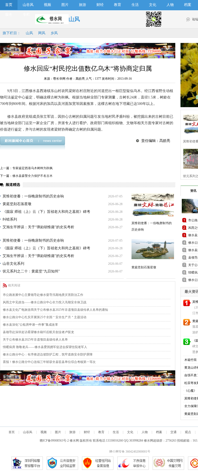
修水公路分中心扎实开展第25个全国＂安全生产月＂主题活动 (44, 317)
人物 (170, 5)
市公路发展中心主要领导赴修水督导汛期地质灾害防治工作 (43, 295)
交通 (173, 432)
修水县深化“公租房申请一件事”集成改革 (30, 324)
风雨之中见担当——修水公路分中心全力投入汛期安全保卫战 (44, 302)
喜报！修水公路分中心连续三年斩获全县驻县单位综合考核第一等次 (49, 362)
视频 (47, 5)
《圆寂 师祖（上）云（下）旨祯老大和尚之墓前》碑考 (46, 212)
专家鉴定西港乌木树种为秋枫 (32, 168)
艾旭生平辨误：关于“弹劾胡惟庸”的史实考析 (38, 227)
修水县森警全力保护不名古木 (32, 176)
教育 (117, 5)
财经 (100, 5)
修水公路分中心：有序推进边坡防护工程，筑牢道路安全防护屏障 (48, 354)
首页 (8, 5)
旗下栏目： (12, 33)
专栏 (26, 14)
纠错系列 (10, 219)
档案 (187, 5)
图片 (65, 5)
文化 (152, 5)
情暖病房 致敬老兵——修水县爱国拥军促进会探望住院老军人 (45, 347)
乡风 (54, 33)
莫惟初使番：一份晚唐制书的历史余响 (33, 196)
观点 (188, 432)
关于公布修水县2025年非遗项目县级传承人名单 (35, 339)
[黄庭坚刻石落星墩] (152, 249)
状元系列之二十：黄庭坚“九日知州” (31, 271)
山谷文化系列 (13, 264)
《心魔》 (190, 390)
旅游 (82, 5)
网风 (41, 33)
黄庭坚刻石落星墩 (17, 204)
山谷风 (28, 5)
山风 (29, 33)
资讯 (193, 191)
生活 (135, 5)
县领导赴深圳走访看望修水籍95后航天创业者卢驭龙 (38, 332)
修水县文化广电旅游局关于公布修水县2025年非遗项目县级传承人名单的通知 (55, 310)
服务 (8, 14)
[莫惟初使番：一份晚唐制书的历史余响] (152, 205)
